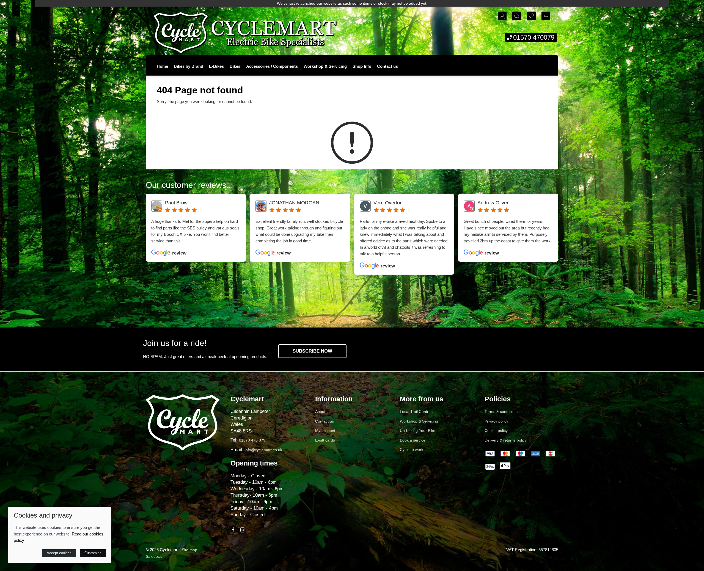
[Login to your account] (502, 16)
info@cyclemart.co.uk (263, 450)
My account (325, 430)
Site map (189, 550)
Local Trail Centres (416, 411)
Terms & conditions (501, 411)
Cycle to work (411, 449)
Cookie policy (496, 430)
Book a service (412, 440)
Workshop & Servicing (325, 66)
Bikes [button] (235, 66)
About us (323, 411)
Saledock (154, 556)
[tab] (323, 309)
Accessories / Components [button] (272, 66)
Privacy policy (496, 421)
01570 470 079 (252, 440)
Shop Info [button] (362, 66)
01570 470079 (533, 37)
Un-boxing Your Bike (417, 430)
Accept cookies (59, 553)
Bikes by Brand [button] (188, 66)
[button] (516, 16)
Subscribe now (312, 351)
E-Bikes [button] (216, 66)
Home (162, 66)
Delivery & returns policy (506, 440)
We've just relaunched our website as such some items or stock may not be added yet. (352, 3)
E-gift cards (325, 440)
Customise (92, 553)
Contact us (387, 66)
